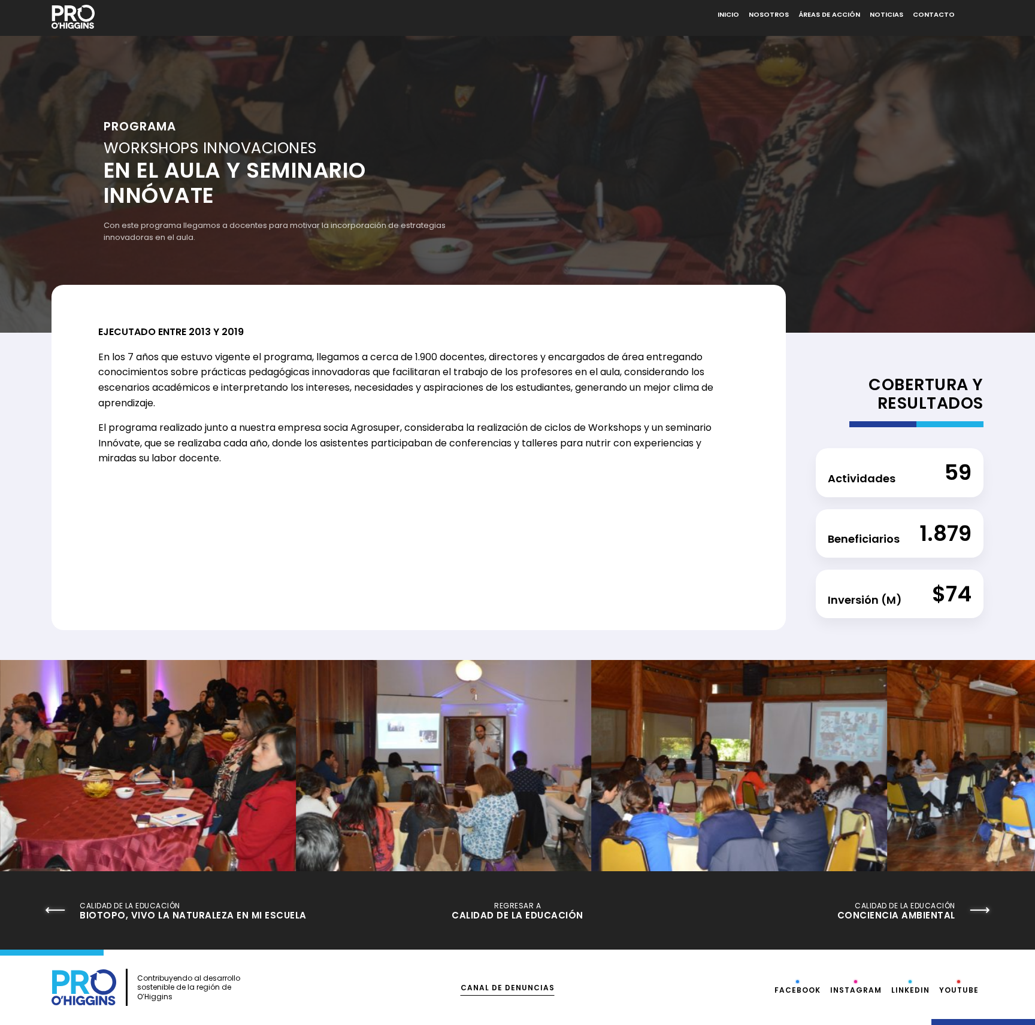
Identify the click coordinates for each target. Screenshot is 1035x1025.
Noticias (886, 14)
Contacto (934, 14)
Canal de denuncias (508, 988)
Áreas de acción (829, 14)
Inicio (728, 14)
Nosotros (769, 14)
